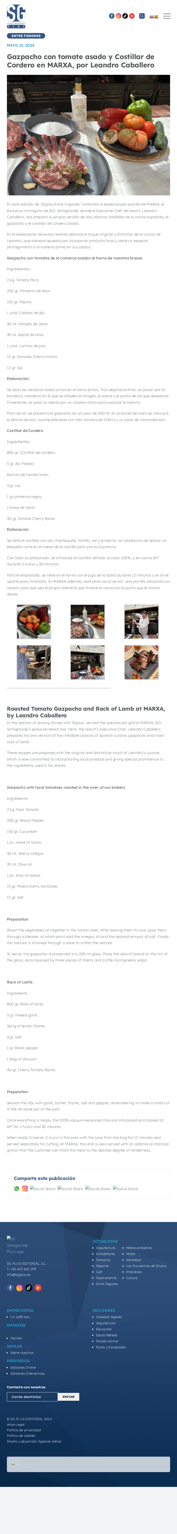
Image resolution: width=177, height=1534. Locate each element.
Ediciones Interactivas (27, 1373)
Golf (99, 1272)
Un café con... (20, 1317)
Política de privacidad (24, 1430)
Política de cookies (21, 1436)
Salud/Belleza (107, 1335)
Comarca (103, 1260)
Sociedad (133, 1260)
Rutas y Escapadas (111, 1347)
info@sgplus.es (18, 1275)
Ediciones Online (23, 1367)
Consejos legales (109, 1317)
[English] (151, 17)
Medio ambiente (139, 1248)
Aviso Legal (16, 1424)
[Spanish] (156, 17)
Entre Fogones (107, 1284)
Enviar (68, 1396)
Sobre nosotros (22, 1353)
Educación (104, 1329)
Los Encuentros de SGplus (146, 1266)
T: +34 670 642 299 (21, 1269)
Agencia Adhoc (50, 1441)
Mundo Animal (107, 1341)
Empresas (134, 1272)
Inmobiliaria (105, 1254)
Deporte (102, 1266)
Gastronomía (106, 1278)
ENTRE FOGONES (26, 36)
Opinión (16, 1338)
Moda (130, 1254)
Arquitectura (105, 1248)
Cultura (132, 1278)
